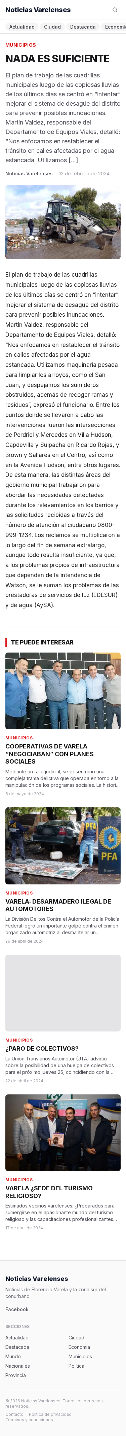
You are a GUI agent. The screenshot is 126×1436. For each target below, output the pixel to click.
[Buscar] (115, 9)
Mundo (13, 1356)
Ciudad (52, 27)
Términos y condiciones (29, 1419)
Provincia (15, 1375)
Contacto (14, 1414)
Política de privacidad (50, 1414)
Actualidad (22, 27)
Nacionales (17, 1366)
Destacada (83, 27)
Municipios (20, 45)
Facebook (17, 1309)
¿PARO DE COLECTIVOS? (42, 1048)
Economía (79, 1347)
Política (76, 1366)
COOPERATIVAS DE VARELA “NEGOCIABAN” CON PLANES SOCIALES (49, 754)
